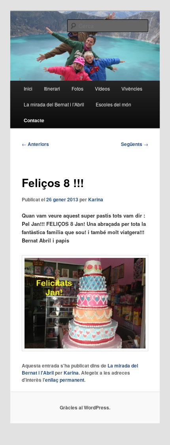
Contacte (34, 120)
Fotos (77, 88)
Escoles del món (113, 104)
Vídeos (102, 88)
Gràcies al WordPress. (85, 407)
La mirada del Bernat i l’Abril (54, 104)
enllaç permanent (64, 379)
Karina (95, 199)
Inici (28, 88)
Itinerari (52, 88)
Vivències (131, 88)
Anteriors (35, 144)
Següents (134, 144)
